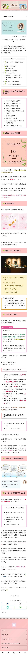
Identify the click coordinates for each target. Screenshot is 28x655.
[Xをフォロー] (20, 603)
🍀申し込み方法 (9, 68)
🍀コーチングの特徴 (10, 73)
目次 (11, 59)
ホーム (3, 630)
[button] (25, 368)
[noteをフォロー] (7, 607)
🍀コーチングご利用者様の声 (12, 81)
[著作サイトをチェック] (7, 603)
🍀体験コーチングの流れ (11, 70)
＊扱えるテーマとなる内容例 (13, 75)
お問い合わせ (5, 647)
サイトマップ (5, 634)
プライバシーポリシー (7, 639)
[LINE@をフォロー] (20, 607)
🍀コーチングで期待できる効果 (12, 84)
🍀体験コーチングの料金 (11, 66)
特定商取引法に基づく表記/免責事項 (11, 643)
